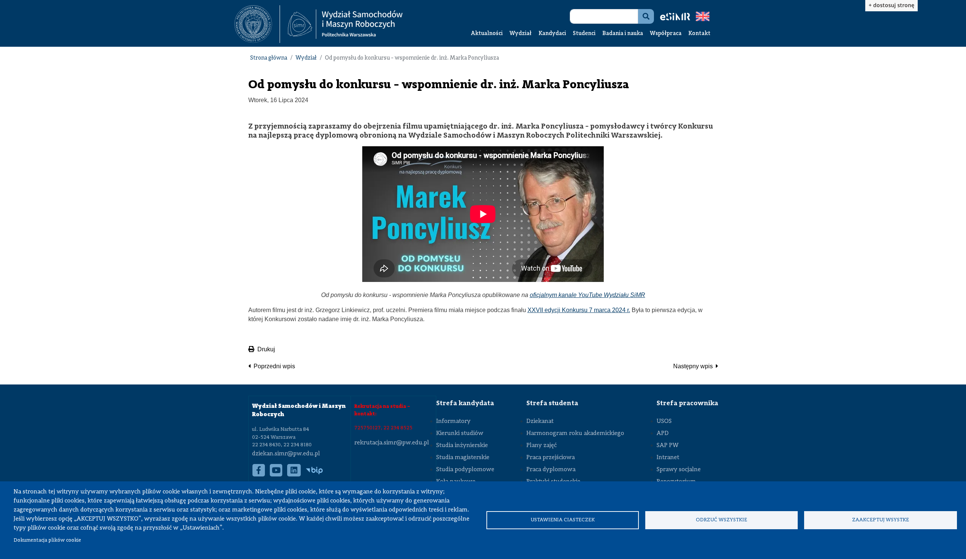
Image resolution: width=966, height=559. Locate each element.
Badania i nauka (622, 34)
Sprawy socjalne (679, 470)
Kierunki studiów (459, 433)
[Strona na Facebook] (259, 474)
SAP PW (667, 446)
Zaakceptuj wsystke (880, 520)
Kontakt (699, 34)
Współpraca (665, 34)
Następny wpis (693, 366)
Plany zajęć (541, 446)
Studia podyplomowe (465, 470)
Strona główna (268, 58)
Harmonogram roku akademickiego (575, 433)
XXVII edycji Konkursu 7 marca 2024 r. (579, 310)
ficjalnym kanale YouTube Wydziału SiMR (589, 295)
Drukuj (266, 349)
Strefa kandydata (465, 403)
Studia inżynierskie (462, 446)
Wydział (520, 34)
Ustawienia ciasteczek (563, 520)
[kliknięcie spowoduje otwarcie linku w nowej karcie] (253, 24)
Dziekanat (540, 421)
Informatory (453, 421)
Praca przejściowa (550, 458)
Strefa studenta (552, 403)
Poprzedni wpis (274, 366)
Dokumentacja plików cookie (47, 540)
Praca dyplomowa (550, 470)
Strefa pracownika (687, 403)
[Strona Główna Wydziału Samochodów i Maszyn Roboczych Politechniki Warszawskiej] (345, 24)
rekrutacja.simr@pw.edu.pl (391, 443)
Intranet (668, 458)
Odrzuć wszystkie (721, 520)
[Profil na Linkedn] (294, 474)
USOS (664, 421)
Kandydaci (552, 34)
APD (663, 433)
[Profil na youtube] (276, 474)
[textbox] (257, 24)
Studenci (584, 34)
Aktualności (487, 34)
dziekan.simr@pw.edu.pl (286, 454)
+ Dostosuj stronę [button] (891, 5)
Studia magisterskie (462, 458)
